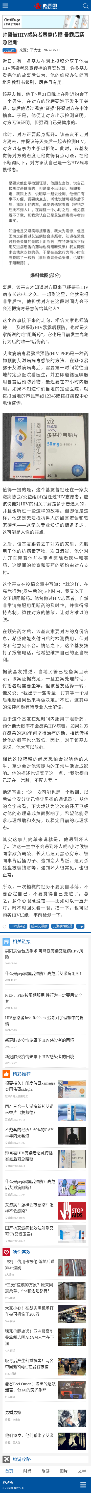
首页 (9, 1471)
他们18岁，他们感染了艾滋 (29, 1435)
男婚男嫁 (13, 1412)
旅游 (45, 1471)
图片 (64, 1471)
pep (80, 926)
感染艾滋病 (39, 926)
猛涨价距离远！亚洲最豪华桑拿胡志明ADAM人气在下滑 (29, 1337)
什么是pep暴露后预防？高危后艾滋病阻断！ (44, 973)
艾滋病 (9, 50)
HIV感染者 (18, 926)
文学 (82, 1471)
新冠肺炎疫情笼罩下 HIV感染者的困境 (39, 1040)
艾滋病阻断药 (63, 926)
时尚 (27, 1471)
